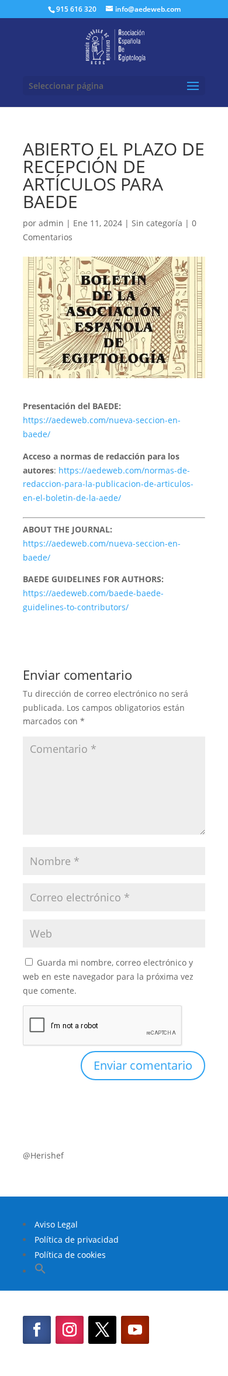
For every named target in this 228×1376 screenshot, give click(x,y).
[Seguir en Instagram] (70, 1330)
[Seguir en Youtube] (135, 1330)
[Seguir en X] (102, 1330)
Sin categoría (157, 223)
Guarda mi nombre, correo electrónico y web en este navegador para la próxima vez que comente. (108, 976)
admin (51, 223)
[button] (40, 1271)
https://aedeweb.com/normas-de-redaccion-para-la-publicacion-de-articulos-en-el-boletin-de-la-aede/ (108, 484)
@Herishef (43, 1155)
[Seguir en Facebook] (37, 1330)
